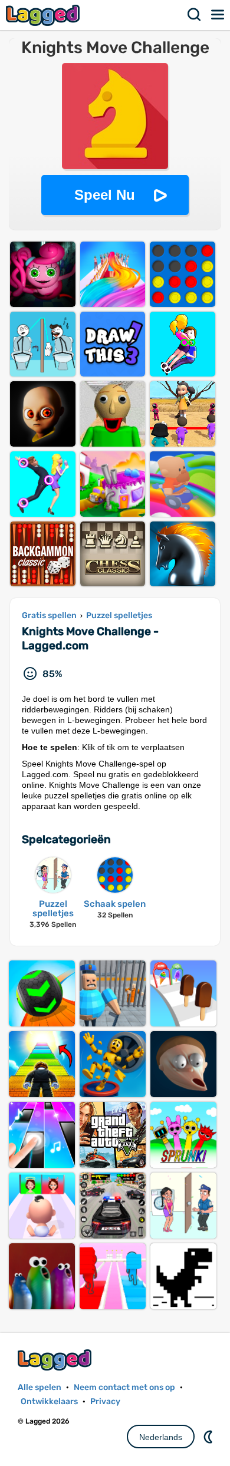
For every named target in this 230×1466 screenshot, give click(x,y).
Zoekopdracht (194, 14)
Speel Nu (104, 195)
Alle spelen (39, 1387)
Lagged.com (56, 1360)
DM (209, 1436)
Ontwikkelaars (49, 1401)
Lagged (44, 15)
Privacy (105, 1401)
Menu (218, 14)
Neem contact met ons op (124, 1387)
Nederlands (160, 1437)
